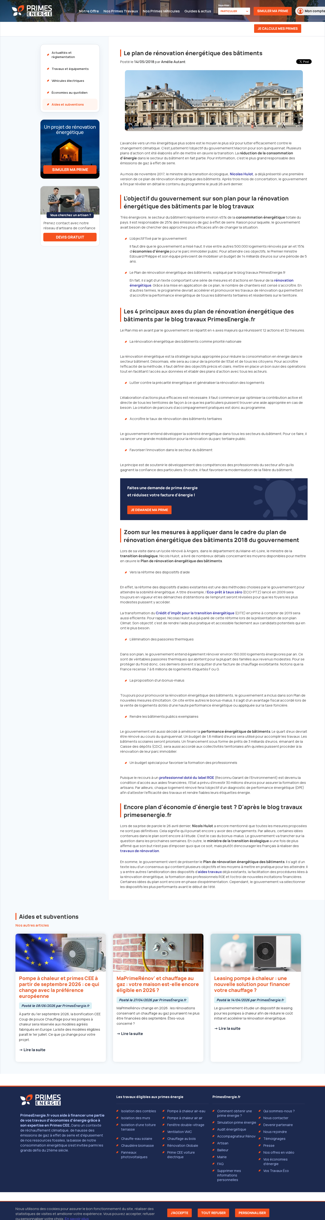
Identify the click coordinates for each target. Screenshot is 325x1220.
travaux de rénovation (139, 850)
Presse (269, 1145)
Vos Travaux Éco (276, 1170)
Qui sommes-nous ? (279, 1111)
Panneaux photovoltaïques (134, 1154)
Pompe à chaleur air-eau (186, 1111)
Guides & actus (197, 11)
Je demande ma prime (149, 510)
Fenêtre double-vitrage (185, 1124)
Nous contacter (275, 1118)
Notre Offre (89, 11)
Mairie (222, 1157)
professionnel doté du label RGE (186, 777)
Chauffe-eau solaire (136, 1138)
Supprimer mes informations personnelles (229, 1175)
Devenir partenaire (278, 1124)
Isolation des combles (138, 1111)
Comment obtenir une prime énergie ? (234, 1113)
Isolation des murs (135, 1118)
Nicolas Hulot (241, 173)
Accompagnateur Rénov (236, 1136)
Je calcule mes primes (278, 28)
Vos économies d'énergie (275, 1161)
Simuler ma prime (272, 11)
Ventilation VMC (179, 1131)
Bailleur (222, 1150)
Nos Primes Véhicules (161, 11)
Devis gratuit (70, 237)
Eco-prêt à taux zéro (224, 592)
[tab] (70, 55)
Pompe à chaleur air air (184, 1118)
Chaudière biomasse (137, 1145)
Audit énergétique (231, 1129)
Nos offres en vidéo (278, 1152)
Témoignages (274, 1138)
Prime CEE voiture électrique (181, 1154)
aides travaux (210, 871)
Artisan (222, 1143)
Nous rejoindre (275, 1131)
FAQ (220, 1163)
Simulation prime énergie (236, 1122)
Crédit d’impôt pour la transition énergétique (195, 612)
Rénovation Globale (182, 1145)
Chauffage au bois (181, 1138)
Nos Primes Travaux (120, 11)
